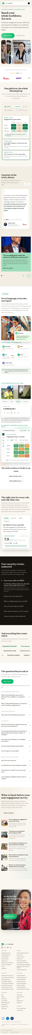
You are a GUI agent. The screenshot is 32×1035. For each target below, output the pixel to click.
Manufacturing (20, 998)
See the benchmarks (8, 264)
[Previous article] (23, 272)
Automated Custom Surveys (7, 973)
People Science (4, 1004)
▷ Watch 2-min (20, 35)
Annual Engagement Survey (23, 950)
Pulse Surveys (20, 952)
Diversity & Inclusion (21, 979)
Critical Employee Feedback (7, 981)
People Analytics (4, 956)
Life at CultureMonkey (21, 1006)
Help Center (3, 1006)
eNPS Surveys (20, 956)
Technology (19, 992)
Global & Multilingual (21, 985)
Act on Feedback (4, 954)
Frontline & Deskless (21, 983)
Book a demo (8, 35)
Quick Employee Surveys (6, 985)
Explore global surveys (16, 478)
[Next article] (29, 272)
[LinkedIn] (2, 945)
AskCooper (4, 958)
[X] (5, 945)
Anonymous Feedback (21, 958)
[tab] (6, 516)
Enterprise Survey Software (7, 960)
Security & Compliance (6, 962)
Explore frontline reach (16, 474)
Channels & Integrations (22, 967)
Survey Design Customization (7, 975)
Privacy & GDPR (4, 1029)
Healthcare (19, 1000)
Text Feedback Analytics (6, 979)
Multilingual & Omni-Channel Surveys (23, 965)
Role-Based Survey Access (7, 983)
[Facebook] (7, 945)
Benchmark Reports (5, 1000)
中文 (18, 397)
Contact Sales (20, 1008)
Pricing (2, 964)
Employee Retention (21, 973)
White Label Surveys (5, 977)
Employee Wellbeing (21, 977)
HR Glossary (4, 996)
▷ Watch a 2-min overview (13, 920)
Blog (2, 992)
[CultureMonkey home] (7, 3)
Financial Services (20, 994)
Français (26, 397)
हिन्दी (12, 397)
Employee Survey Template (22, 960)
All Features (3, 966)
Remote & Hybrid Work (21, 981)
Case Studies (4, 998)
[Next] (29, 184)
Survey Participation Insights (7, 986)
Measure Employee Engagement (23, 962)
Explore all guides (9, 810)
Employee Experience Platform (23, 986)
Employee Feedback (5, 952)
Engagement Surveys (6, 950)
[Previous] (25, 184)
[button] (3, 52)
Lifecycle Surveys (20, 954)
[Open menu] (28, 3)
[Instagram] (10, 945)
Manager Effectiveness (21, 975)
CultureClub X (4, 1002)
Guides (2, 994)
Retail (18, 996)
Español (5, 397)
